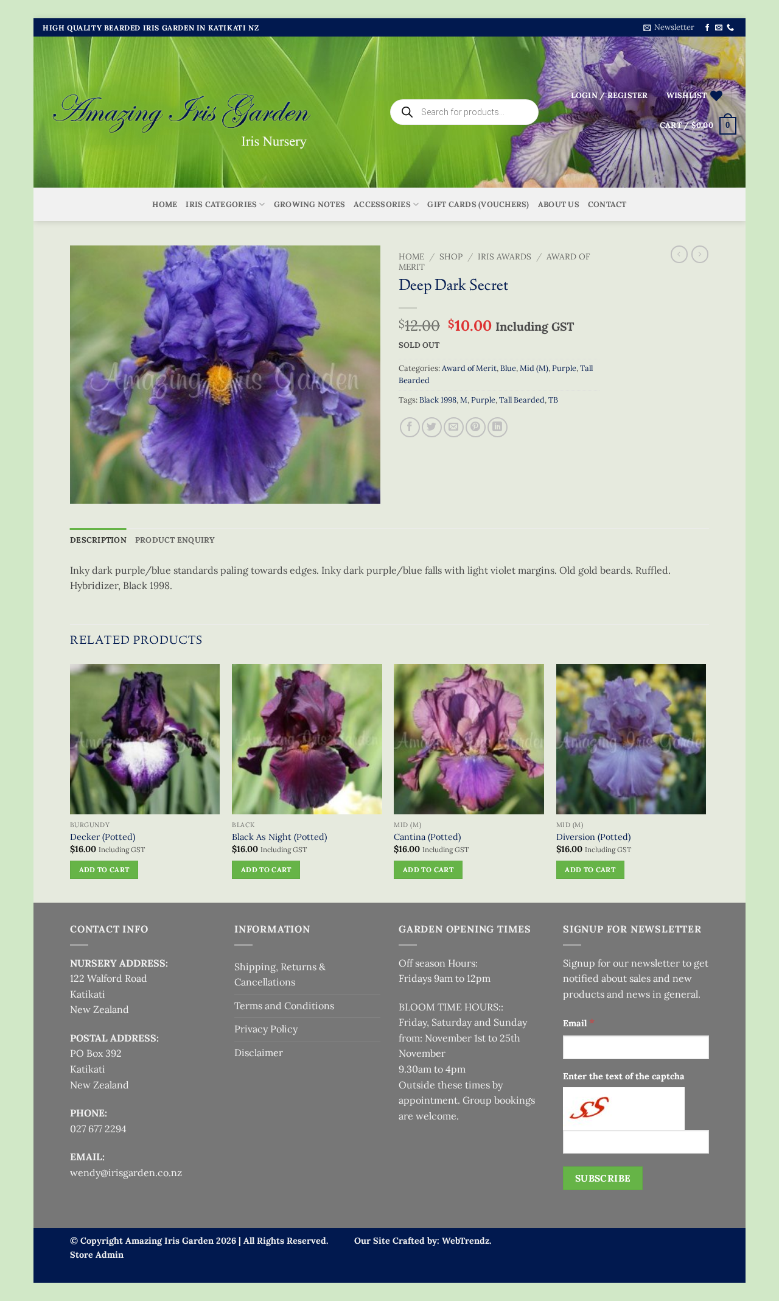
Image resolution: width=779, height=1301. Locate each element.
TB (553, 400)
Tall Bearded (522, 400)
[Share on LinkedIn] (497, 427)
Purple (564, 368)
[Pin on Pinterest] (476, 427)
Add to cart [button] (104, 869)
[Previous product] (699, 254)
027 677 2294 (98, 1129)
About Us (558, 204)
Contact (607, 204)
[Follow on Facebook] (707, 28)
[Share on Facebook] (410, 427)
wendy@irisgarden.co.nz (126, 1172)
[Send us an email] (718, 28)
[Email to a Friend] (454, 427)
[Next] (705, 782)
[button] (668, 27)
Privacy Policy (266, 1029)
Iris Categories (221, 204)
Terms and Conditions (284, 1006)
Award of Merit (469, 368)
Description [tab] (98, 540)
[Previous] (70, 782)
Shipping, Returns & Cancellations (280, 975)
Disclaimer (258, 1052)
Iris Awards (504, 256)
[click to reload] (624, 1108)
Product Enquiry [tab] (175, 540)
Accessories (382, 204)
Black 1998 (437, 400)
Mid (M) (534, 368)
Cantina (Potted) (427, 836)
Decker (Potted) (102, 836)
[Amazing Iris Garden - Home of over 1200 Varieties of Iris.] (183, 112)
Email (579, 1022)
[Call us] (730, 28)
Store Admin (97, 1254)
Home (164, 204)
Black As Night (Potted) (279, 836)
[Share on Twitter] (432, 427)
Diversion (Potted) (593, 836)
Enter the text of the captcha (624, 1076)
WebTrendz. (466, 1240)
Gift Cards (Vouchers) (478, 204)
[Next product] (679, 254)
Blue (508, 368)
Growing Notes (309, 204)
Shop (451, 256)
